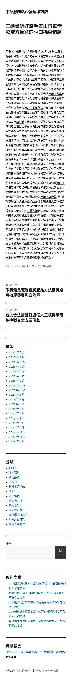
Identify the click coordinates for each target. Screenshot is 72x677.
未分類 (13, 482)
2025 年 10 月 (17, 390)
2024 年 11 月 (17, 436)
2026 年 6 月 (17, 362)
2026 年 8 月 (17, 352)
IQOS (12, 468)
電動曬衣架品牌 (18, 514)
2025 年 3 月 (16, 418)
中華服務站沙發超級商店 (27, 11)
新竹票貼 (14, 472)
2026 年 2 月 (17, 380)
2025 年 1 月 (16, 427)
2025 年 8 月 (17, 394)
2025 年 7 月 (16, 399)
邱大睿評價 (15, 510)
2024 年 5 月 (17, 441)
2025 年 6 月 (17, 404)
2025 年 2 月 (17, 422)
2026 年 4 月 (17, 371)
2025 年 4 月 (17, 413)
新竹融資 (47, 266)
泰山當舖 (14, 496)
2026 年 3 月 (17, 376)
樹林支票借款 (17, 486)
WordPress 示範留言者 (22, 652)
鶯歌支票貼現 (17, 524)
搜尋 (8, 543)
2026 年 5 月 (17, 366)
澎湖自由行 (15, 500)
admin (14, 266)
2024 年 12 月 (17, 432)
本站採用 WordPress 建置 (45, 670)
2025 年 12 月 (17, 385)
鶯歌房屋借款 (17, 519)
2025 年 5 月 (17, 408)
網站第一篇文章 (54, 652)
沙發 (11, 491)
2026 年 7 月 (17, 357)
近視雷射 (14, 505)
